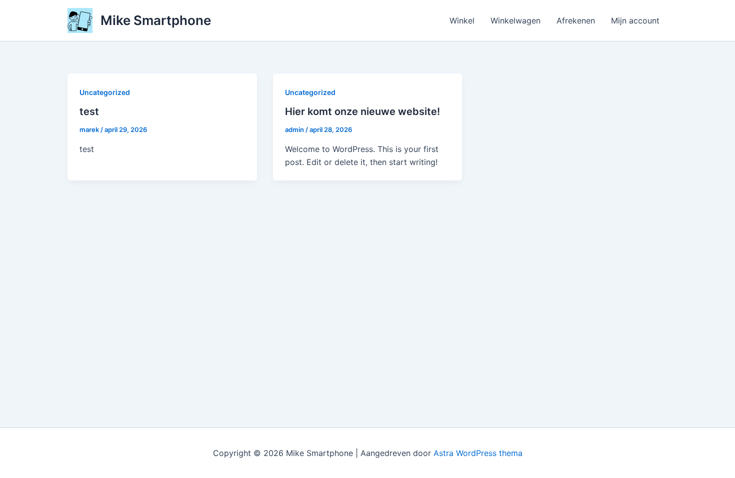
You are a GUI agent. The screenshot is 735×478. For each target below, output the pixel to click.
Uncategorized (105, 92)
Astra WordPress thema (478, 453)
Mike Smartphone (155, 20)
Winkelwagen (515, 21)
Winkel (462, 21)
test (89, 112)
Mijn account (635, 21)
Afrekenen (575, 21)
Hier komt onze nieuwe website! (362, 112)
